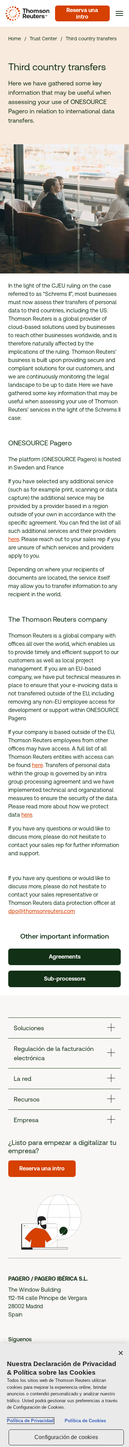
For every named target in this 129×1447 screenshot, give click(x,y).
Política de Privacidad (30, 1420)
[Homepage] (26, 13)
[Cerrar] (120, 1353)
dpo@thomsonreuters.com (41, 911)
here (13, 539)
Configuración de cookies (66, 1437)
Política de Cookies (85, 1420)
